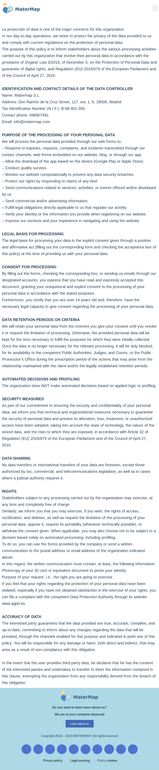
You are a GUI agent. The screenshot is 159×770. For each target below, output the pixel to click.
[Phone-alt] (121, 749)
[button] (154, 8)
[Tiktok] (85, 749)
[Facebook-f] (26, 749)
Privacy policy (52, 760)
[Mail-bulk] (109, 749)
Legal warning (80, 760)
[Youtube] (50, 749)
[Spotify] (133, 749)
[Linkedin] (97, 749)
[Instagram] (38, 749)
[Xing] (62, 749)
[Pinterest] (74, 749)
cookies (111, 760)
